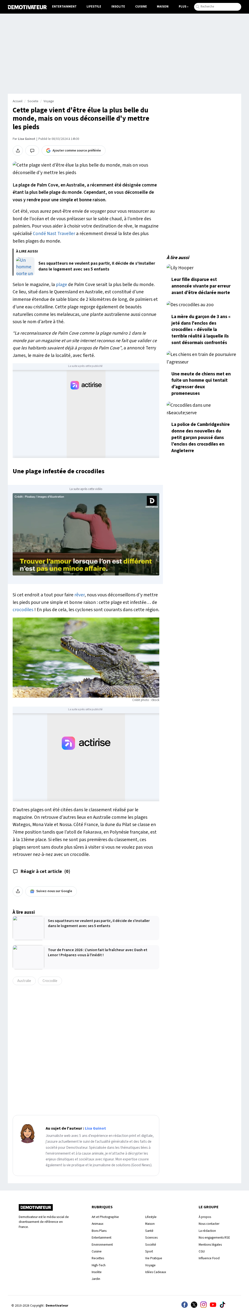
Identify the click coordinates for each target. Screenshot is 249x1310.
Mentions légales (210, 1244)
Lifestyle (94, 6)
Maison (163, 6)
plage (61, 284)
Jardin (96, 1278)
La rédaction (207, 1230)
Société (150, 1244)
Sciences (151, 1237)
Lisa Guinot (26, 138)
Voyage (49, 101)
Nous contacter (209, 1223)
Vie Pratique (153, 1258)
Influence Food (209, 1258)
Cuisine (141, 6)
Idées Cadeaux (155, 1272)
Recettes (98, 1258)
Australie (24, 980)
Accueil (17, 101)
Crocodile (50, 980)
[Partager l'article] (18, 150)
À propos (205, 1217)
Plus (182, 6)
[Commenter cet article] (32, 150)
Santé (149, 1230)
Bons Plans (99, 1230)
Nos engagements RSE (214, 1237)
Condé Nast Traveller (54, 233)
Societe (32, 101)
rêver (79, 595)
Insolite (118, 6)
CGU (202, 1251)
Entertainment (64, 6)
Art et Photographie (105, 1217)
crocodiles (23, 609)
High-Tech (99, 1265)
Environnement (102, 1244)
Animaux (97, 1223)
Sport (149, 1251)
